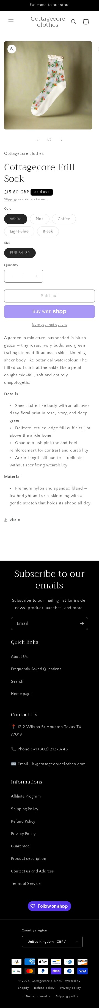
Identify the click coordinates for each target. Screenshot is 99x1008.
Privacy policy (70, 988)
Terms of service (38, 996)
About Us (19, 657)
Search (17, 681)
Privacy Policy (23, 834)
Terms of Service (26, 884)
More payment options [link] (49, 324)
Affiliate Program (26, 796)
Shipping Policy (24, 809)
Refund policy (44, 988)
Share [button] (15, 519)
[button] (11, 22)
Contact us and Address (32, 871)
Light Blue (22, 232)
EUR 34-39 (23, 254)
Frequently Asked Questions (36, 669)
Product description (28, 858)
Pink (43, 220)
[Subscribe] (82, 623)
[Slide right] (62, 140)
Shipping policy (67, 996)
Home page (21, 694)
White (18, 220)
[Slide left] (37, 140)
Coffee (67, 220)
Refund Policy (23, 821)
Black (51, 232)
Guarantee (20, 846)
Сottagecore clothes (47, 981)
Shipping (10, 199)
